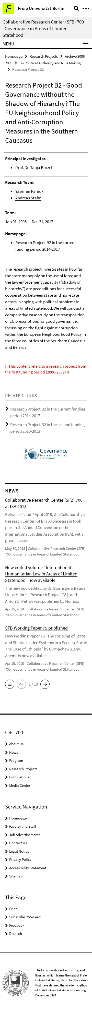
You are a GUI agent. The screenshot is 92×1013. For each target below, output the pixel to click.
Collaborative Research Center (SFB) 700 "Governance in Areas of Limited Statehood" (43, 28)
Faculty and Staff (22, 826)
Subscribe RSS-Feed (25, 916)
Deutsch (15, 933)
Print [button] (13, 908)
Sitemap (15, 876)
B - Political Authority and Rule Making (50, 63)
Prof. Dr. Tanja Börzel (33, 167)
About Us (16, 743)
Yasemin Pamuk (29, 191)
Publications (19, 777)
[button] (9, 684)
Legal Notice (19, 851)
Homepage (13, 56)
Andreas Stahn (28, 198)
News (13, 752)
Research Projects (44, 56)
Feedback (16, 925)
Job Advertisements (24, 834)
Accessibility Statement (27, 867)
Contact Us (18, 842)
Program (16, 760)
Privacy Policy (20, 859)
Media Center (19, 785)
